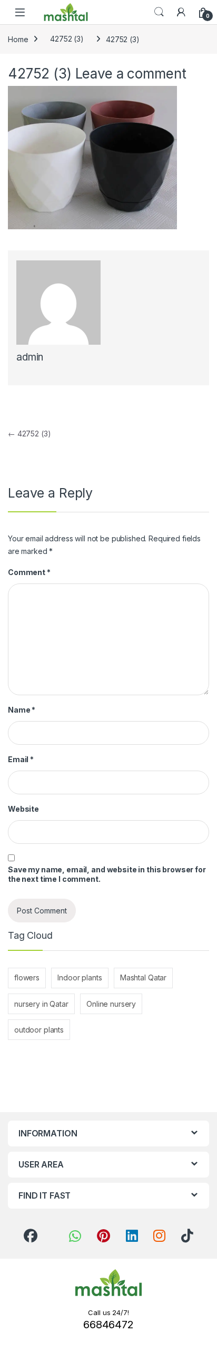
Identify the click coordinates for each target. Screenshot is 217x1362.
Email (21, 759)
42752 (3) (67, 38)
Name (21, 709)
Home (18, 38)
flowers (27, 977)
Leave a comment (130, 73)
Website (23, 808)
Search (159, 12)
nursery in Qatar (41, 1003)
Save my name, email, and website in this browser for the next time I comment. (107, 874)
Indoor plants (79, 977)
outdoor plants (39, 1029)
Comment (29, 572)
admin (29, 357)
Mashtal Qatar (143, 977)
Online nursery (111, 1003)
